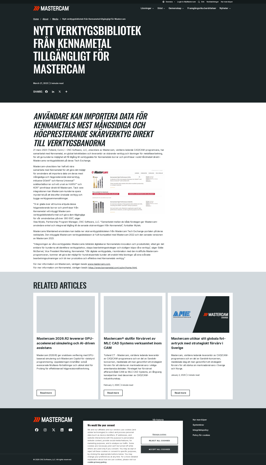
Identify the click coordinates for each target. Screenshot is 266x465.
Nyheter (224, 8)
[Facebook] (46, 91)
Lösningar (146, 8)
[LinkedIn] (53, 91)
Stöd (160, 8)
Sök (202, 2)
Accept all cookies (159, 449)
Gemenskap (175, 8)
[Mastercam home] (51, 8)
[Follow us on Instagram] (45, 429)
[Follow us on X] (53, 429)
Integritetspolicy (201, 430)
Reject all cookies (159, 440)
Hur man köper (227, 2)
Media (55, 19)
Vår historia (158, 419)
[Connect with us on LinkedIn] (62, 429)
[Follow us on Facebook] (36, 429)
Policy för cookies (201, 435)
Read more (47, 392)
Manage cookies (159, 434)
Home (36, 19)
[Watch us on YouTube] (70, 429)
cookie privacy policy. (97, 462)
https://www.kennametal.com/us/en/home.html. (112, 267)
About (45, 19)
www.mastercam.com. (99, 264)
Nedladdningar (212, 2)
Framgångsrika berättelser (201, 8)
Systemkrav (198, 425)
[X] (59, 91)
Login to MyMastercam (186, 2)
